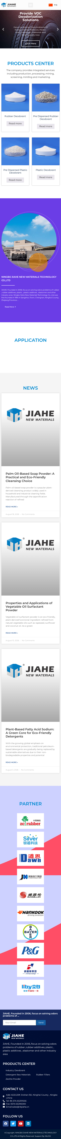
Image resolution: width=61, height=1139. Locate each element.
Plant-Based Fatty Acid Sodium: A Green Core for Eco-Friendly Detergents (30, 732)
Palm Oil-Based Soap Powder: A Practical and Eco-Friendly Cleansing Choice (30, 477)
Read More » (12, 507)
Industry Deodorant (15, 1070)
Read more (15, 123)
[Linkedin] (28, 1123)
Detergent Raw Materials (18, 1074)
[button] (30, 5)
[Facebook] (6, 1123)
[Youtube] (21, 1123)
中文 (55, 5)
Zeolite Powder (13, 1079)
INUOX (48, 1136)
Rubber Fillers (43, 1074)
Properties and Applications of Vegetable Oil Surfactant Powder (29, 606)
